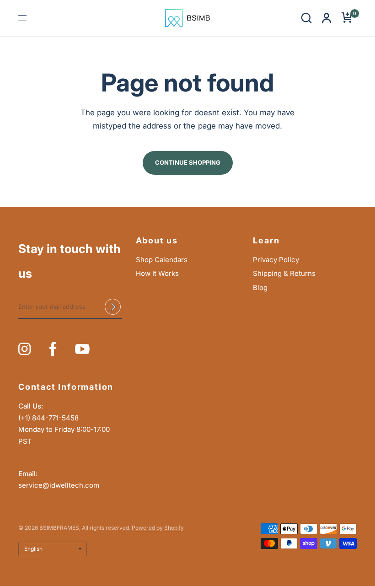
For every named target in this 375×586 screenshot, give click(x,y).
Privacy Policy (276, 259)
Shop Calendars (162, 259)
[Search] (306, 18)
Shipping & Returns (284, 273)
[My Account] (326, 18)
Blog (260, 287)
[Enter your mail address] (113, 307)
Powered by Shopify (158, 527)
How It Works (157, 273)
